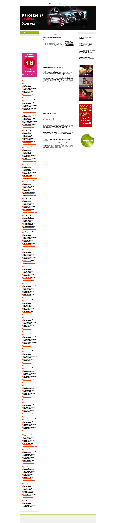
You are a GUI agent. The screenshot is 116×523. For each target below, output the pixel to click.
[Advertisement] (29, 45)
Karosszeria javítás (26, 517)
